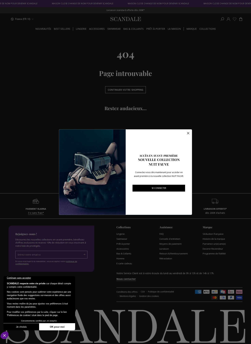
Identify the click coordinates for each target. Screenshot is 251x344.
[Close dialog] (188, 133)
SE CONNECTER (159, 188)
